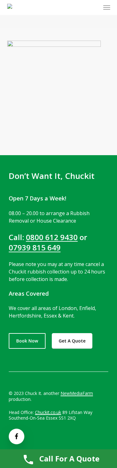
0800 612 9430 (52, 237)
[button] (106, 7)
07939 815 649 (35, 247)
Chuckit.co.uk (48, 412)
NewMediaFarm (77, 393)
